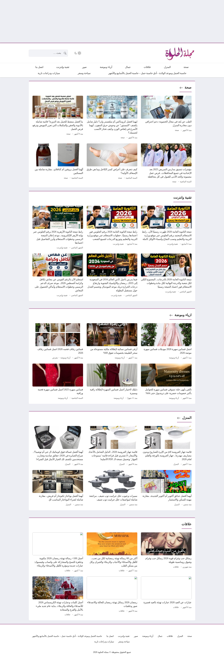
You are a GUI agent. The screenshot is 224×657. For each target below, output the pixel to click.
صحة (188, 87)
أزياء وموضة (174, 358)
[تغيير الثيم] (77, 53)
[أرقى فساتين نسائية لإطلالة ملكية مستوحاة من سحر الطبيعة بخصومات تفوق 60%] (112, 341)
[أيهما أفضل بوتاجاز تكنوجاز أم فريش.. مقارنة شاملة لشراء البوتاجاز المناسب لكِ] (57, 488)
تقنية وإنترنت (172, 244)
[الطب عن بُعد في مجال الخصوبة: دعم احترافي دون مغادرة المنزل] (166, 118)
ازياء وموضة (183, 315)
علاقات (176, 567)
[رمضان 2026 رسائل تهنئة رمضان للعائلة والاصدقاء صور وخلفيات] (112, 596)
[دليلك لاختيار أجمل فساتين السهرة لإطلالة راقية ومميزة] (112, 382)
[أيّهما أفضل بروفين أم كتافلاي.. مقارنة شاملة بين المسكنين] (57, 163)
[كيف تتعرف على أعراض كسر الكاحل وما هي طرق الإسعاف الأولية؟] (112, 163)
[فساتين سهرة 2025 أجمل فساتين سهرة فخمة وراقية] (57, 382)
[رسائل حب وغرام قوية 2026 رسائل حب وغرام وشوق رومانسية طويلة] (166, 552)
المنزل (187, 418)
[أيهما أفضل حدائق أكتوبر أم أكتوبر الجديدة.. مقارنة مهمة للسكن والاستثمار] (166, 488)
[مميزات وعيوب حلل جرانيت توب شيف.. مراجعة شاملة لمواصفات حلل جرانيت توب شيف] (112, 488)
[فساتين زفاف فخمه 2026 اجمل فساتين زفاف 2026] (57, 341)
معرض (55, 358)
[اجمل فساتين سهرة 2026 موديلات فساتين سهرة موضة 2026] (166, 341)
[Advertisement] (132, 21)
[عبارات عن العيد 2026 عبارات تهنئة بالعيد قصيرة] (166, 596)
